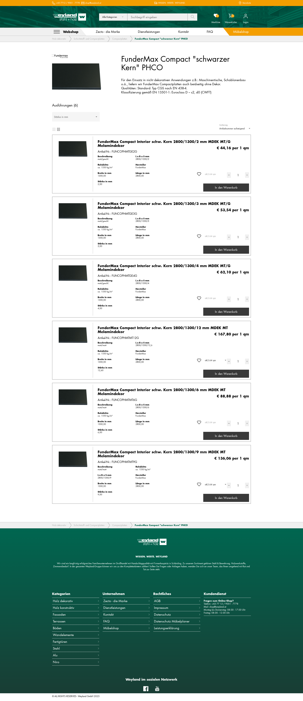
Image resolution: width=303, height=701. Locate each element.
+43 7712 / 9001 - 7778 (68, 3)
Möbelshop (111, 628)
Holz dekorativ (59, 38)
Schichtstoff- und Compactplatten (89, 38)
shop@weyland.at (93, 3)
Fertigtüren (60, 641)
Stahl (56, 648)
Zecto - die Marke (115, 601)
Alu (55, 655)
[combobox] (113, 17)
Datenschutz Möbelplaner (172, 621)
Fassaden (59, 614)
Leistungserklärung (166, 628)
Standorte (246, 3)
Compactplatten (119, 38)
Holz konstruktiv (63, 608)
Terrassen (59, 621)
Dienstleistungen (114, 608)
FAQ (106, 621)
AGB (157, 601)
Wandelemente (63, 635)
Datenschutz (162, 614)
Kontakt (108, 614)
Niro (56, 662)
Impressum (161, 608)
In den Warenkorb (226, 187)
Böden (57, 628)
